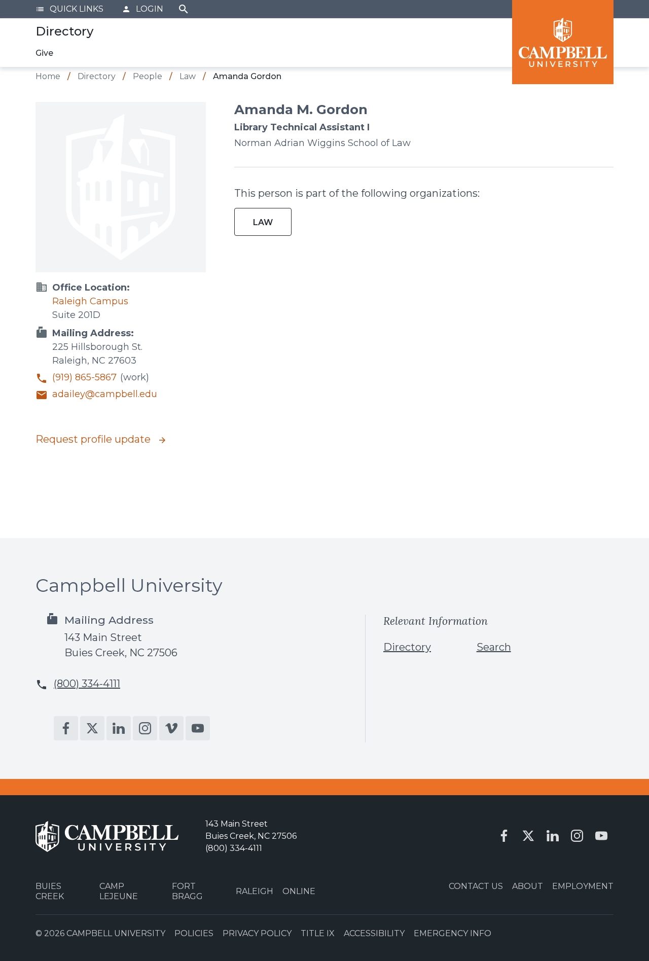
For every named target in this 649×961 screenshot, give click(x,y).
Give (44, 53)
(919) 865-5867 (84, 377)
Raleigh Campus (90, 301)
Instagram (145, 728)
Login (142, 9)
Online (298, 891)
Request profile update (94, 439)
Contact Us (476, 886)
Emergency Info (452, 933)
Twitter (92, 728)
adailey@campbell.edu (104, 394)
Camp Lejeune (118, 891)
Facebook (66, 728)
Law (263, 222)
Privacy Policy (257, 933)
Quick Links (69, 9)
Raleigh (254, 891)
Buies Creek (49, 891)
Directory (407, 647)
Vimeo (171, 728)
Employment (583, 886)
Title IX (318, 933)
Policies (193, 933)
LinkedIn (118, 728)
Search (183, 9)
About (527, 886)
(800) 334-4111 (87, 684)
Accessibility (374, 933)
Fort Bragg (187, 891)
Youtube (198, 728)
